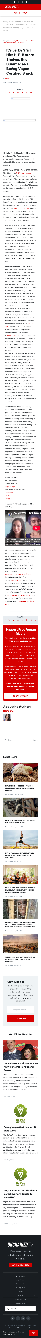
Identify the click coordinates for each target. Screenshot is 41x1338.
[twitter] (18, 2)
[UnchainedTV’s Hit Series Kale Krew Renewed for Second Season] (20, 1042)
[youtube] (26, 2)
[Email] (35, 92)
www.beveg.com (13, 335)
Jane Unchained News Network (20, 595)
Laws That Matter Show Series (13, 42)
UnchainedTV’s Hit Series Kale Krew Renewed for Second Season (21, 1067)
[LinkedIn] (22, 92)
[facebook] (13, 1318)
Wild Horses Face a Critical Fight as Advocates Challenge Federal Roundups (20, 959)
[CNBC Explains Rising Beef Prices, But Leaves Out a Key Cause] (20, 799)
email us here (10, 487)
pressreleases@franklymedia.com (18, 574)
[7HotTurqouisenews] (20, 98)
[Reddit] (18, 92)
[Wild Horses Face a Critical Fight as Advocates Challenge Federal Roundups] (20, 935)
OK (33, 1333)
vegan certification (21, 208)
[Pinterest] (31, 92)
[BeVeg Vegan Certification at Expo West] (20, 1105)
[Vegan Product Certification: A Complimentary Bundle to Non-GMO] (20, 1169)
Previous (8, 740)
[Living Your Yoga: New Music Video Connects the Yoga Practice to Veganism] (20, 831)
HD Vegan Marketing (24, 1328)
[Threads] (26, 92)
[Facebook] (5, 92)
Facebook (9, 493)
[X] (9, 92)
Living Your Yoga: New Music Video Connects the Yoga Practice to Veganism (19, 855)
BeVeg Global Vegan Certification (16, 21)
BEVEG (7, 78)
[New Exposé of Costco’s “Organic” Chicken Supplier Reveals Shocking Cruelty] (20, 764)
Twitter (7, 496)
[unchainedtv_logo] (20, 1242)
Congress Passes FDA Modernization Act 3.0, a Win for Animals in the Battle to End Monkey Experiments (20, 925)
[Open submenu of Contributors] (35, 1295)
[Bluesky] (13, 92)
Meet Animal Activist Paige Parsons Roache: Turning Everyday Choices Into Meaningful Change (20, 890)
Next (34, 740)
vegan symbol (16, 580)
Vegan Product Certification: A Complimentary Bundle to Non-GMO (21, 1194)
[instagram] (22, 2)
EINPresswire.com (23, 173)
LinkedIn (8, 499)
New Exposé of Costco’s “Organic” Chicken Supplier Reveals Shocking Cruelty (19, 788)
